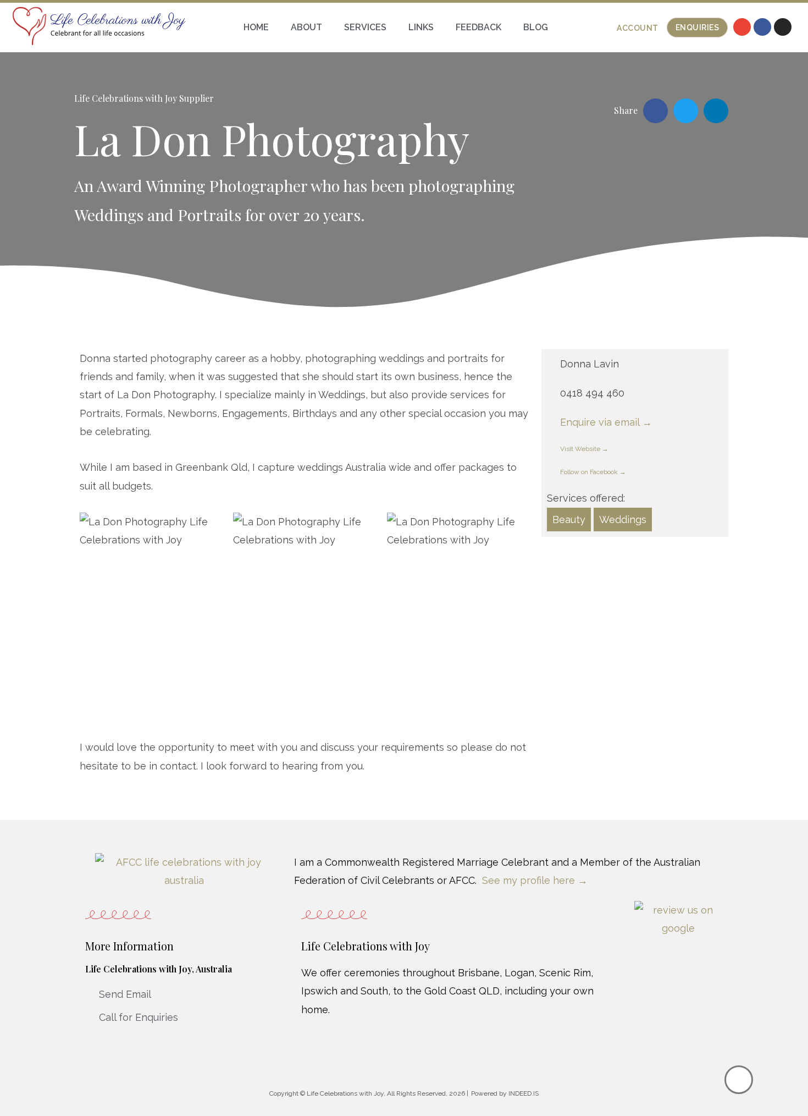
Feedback (478, 27)
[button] (637, 28)
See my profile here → (535, 880)
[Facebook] (762, 27)
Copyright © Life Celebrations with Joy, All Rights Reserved (357, 1093)
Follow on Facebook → (593, 472)
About (306, 27)
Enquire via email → (606, 422)
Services (365, 27)
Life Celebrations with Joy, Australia (158, 969)
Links (421, 27)
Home (256, 27)
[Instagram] (783, 27)
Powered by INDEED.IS (505, 1093)
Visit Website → (584, 449)
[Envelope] (742, 27)
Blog (535, 27)
